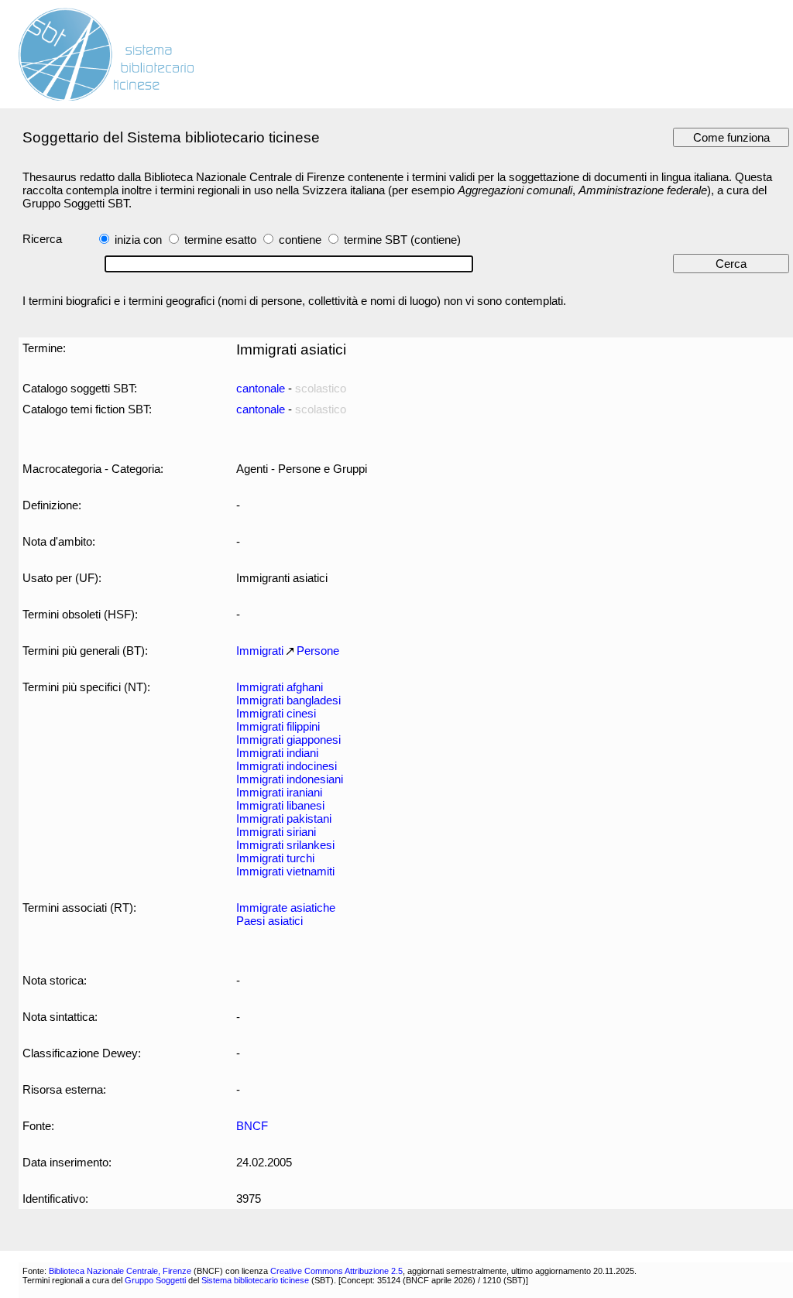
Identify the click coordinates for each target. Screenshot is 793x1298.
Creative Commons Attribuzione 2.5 (336, 1271)
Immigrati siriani (276, 831)
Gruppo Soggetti (155, 1280)
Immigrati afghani (279, 687)
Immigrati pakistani (283, 818)
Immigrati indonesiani (289, 779)
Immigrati (259, 650)
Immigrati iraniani (279, 792)
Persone (318, 650)
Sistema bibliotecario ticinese (255, 1280)
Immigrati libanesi (280, 805)
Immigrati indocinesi (286, 765)
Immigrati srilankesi (285, 844)
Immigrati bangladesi (288, 700)
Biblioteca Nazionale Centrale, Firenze (120, 1271)
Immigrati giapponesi (288, 739)
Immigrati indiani (277, 752)
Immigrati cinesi (276, 713)
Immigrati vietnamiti (285, 871)
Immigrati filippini (278, 726)
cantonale (260, 388)
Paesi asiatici (269, 920)
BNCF (252, 1125)
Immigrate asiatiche (285, 907)
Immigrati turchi (275, 858)
